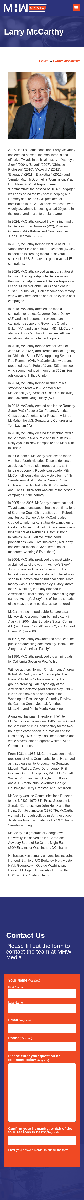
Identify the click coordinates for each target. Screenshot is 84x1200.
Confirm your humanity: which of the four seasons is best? (40, 1130)
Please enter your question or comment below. (34, 1058)
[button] (76, 7)
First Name (15, 987)
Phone (20, 1038)
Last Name (15, 1002)
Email (19, 1020)
